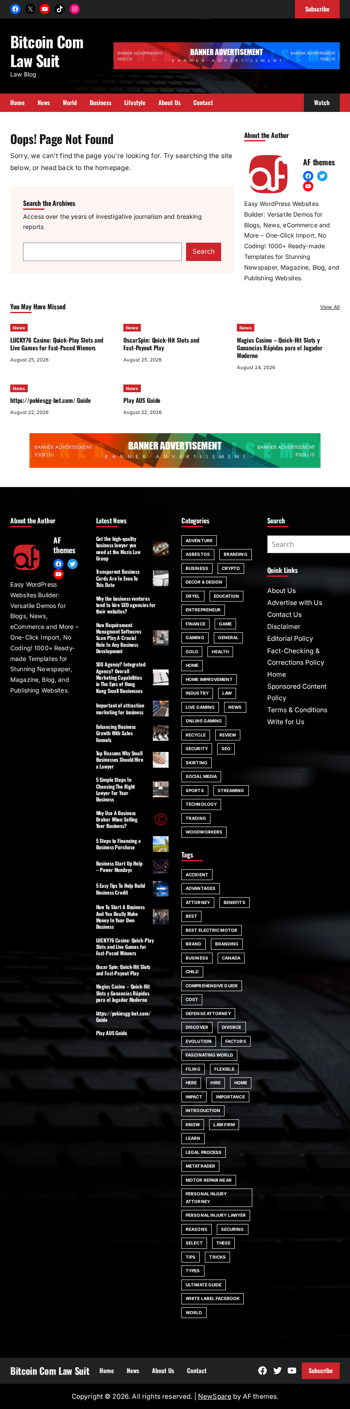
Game (225, 623)
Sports (195, 790)
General (228, 637)
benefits (234, 902)
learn (193, 1138)
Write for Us (285, 722)
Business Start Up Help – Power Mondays (119, 866)
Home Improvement (209, 679)
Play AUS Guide (141, 400)
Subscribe (321, 1370)
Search (203, 251)
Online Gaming (204, 720)
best (191, 916)
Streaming (231, 790)
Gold (192, 651)
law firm (224, 1124)
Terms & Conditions (297, 710)
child (192, 971)
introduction (203, 1110)
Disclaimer (283, 626)
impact (194, 1096)
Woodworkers (204, 831)
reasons (196, 1229)
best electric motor (211, 930)
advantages (201, 888)
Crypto (231, 568)
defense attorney (208, 1013)
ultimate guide (204, 1284)
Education (226, 596)
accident (197, 874)
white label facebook (212, 1298)
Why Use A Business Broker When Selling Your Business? (117, 819)
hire (215, 1082)
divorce (232, 1027)
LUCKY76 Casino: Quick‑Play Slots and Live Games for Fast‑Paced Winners (56, 343)
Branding (236, 554)
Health (220, 651)
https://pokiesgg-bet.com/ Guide (50, 400)
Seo (226, 748)
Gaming (195, 637)
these (223, 1242)
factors (235, 1041)
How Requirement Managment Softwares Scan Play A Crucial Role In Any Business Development (119, 638)
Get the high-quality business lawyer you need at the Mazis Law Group (118, 548)
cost (192, 999)
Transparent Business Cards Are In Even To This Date (118, 578)
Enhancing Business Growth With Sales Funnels (116, 733)
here (191, 1082)
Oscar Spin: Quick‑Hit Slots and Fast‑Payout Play (161, 343)
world (194, 1312)
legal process (204, 1152)
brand (193, 943)
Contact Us (284, 615)
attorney (198, 902)
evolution (199, 1041)
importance (230, 1096)
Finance (195, 623)
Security (197, 748)
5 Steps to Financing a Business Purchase (118, 844)
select (194, 1242)
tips (190, 1256)
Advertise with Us (294, 603)
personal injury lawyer (216, 1215)
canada (231, 957)
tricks (217, 1256)
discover (197, 1027)
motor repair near (209, 1180)
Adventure (199, 540)
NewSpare (214, 1396)
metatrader (200, 1165)
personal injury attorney (206, 1197)
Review (227, 734)
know (193, 1124)
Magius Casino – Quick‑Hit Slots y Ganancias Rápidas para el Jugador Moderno (279, 347)
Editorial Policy (290, 638)
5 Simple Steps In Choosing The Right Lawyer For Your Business (115, 789)
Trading (196, 818)
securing (232, 1229)
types (193, 1270)
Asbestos (198, 554)
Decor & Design (204, 581)
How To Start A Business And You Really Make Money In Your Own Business (120, 916)
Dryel (193, 596)
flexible (224, 1068)
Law (227, 693)
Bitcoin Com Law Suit (46, 50)
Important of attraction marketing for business (120, 708)
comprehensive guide (212, 985)
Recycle (196, 734)
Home (192, 665)
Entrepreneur (203, 609)
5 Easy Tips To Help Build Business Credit (120, 888)
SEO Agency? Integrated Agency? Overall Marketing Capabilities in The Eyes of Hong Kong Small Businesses (121, 677)
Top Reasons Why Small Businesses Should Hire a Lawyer (119, 759)
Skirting (196, 762)
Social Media (201, 776)
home (240, 1082)
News (19, 327)
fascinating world (209, 1054)
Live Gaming (200, 707)
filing (193, 1068)
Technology (201, 804)
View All (330, 307)
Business (197, 568)
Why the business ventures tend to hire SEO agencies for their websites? (126, 605)
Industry (197, 693)
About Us (281, 591)
